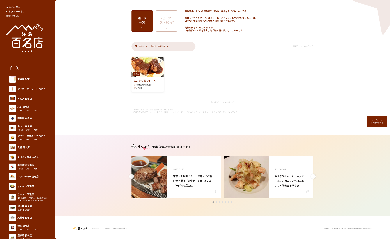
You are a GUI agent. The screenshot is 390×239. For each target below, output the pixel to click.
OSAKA (27, 200)
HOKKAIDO (22, 198)
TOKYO (20, 110)
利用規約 (106, 228)
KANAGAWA (42, 198)
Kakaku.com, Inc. (340, 228)
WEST (36, 110)
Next (313, 176)
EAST (28, 110)
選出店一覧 (142, 20)
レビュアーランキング (166, 20)
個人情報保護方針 (120, 228)
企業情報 (95, 228)
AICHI (20, 200)
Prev (131, 176)
